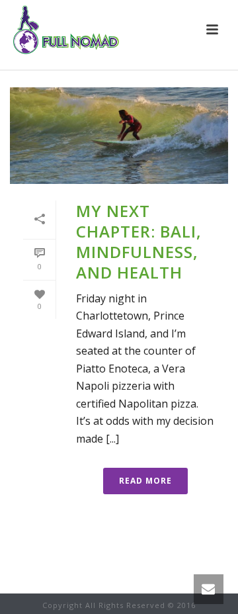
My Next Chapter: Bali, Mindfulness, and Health (139, 242)
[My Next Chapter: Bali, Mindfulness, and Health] (119, 135)
